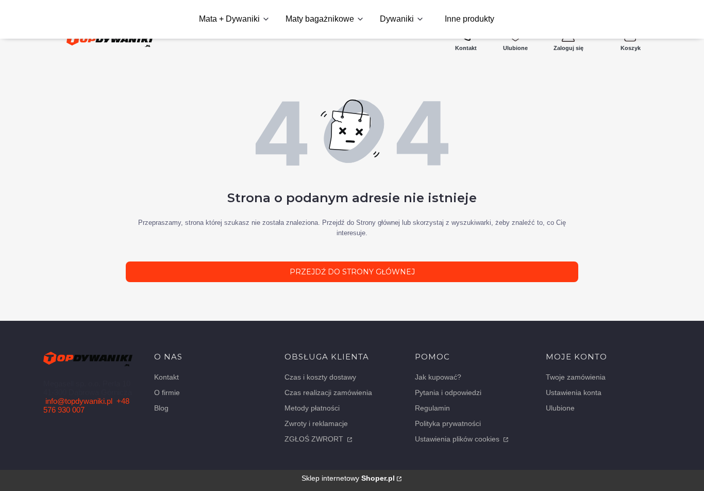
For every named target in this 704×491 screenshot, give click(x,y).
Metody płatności (312, 408)
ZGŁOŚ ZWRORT (314, 439)
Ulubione (560, 408)
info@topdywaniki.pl (78, 401)
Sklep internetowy (348, 478)
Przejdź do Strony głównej (352, 271)
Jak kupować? (438, 377)
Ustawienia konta (573, 392)
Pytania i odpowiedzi (448, 392)
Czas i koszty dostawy (320, 377)
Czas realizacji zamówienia (328, 392)
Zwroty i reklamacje (316, 423)
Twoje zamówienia (576, 377)
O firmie (167, 392)
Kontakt (166, 377)
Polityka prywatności (448, 423)
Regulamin (432, 408)
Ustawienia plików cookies (458, 439)
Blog (161, 408)
